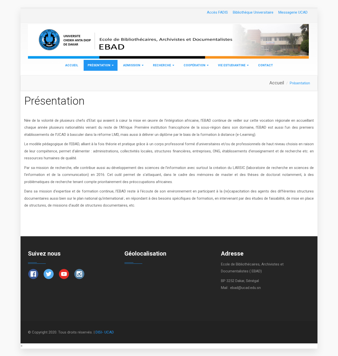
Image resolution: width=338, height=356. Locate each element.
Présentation (99, 65)
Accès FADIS (217, 12)
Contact (265, 65)
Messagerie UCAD (293, 12)
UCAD (109, 332)
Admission (131, 65)
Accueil (71, 65)
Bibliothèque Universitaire (253, 12)
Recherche (162, 65)
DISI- (100, 332)
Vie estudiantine (231, 65)
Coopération (194, 65)
